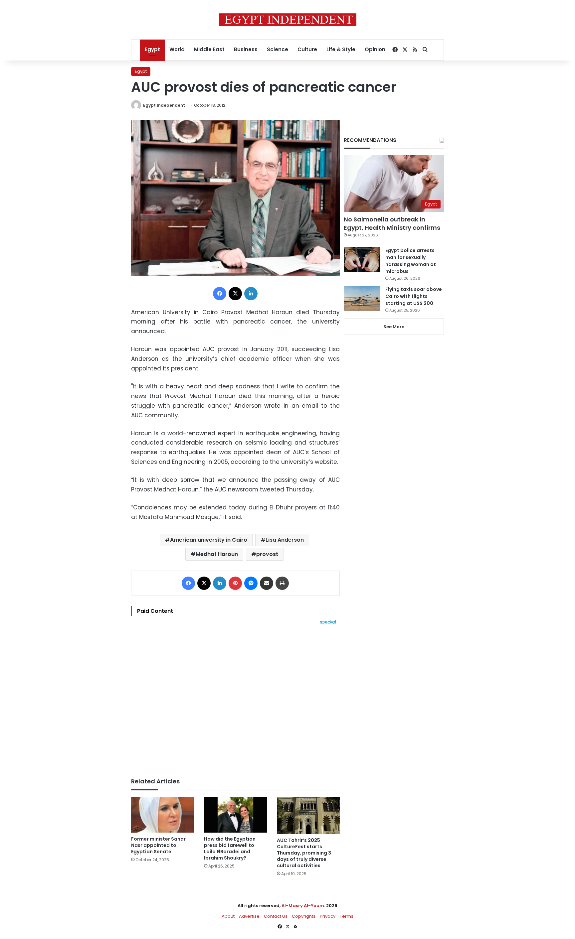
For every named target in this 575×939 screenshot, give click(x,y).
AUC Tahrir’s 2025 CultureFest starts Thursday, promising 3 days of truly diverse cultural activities (304, 853)
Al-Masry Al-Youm (303, 905)
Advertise (249, 916)
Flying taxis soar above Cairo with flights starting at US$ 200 (413, 296)
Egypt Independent (164, 105)
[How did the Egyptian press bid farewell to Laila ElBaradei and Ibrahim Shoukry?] (235, 815)
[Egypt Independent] (287, 19)
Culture (307, 49)
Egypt (152, 49)
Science (277, 49)
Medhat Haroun (217, 554)
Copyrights (303, 916)
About (228, 916)
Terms (346, 916)
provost (267, 554)
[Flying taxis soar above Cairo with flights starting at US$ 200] (362, 298)
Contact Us (276, 916)
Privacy (327, 916)
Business (246, 49)
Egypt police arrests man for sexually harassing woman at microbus (410, 261)
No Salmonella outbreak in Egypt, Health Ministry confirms (392, 223)
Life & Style (340, 49)
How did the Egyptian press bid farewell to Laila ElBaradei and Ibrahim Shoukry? (230, 848)
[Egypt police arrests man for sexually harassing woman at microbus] (362, 259)
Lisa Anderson (285, 540)
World (177, 49)
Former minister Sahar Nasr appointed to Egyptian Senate (158, 845)
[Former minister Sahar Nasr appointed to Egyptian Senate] (162, 815)
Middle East (209, 49)
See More (393, 327)
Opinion (375, 49)
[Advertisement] (235, 697)
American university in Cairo (208, 540)
